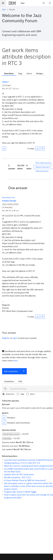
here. (15, 360)
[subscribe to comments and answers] (4, 423)
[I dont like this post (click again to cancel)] (43, 148)
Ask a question (11, 371)
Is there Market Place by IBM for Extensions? (25, 480)
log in (15, 338)
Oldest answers (42, 171)
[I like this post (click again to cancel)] (38, 148)
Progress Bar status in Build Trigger (20, 491)
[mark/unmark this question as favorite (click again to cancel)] (4, 148)
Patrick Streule (9, 200)
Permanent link (8, 197)
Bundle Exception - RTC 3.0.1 (17, 477)
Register (6, 338)
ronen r (5, 81)
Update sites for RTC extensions (19, 474)
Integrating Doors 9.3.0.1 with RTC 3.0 (22, 463)
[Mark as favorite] (4, 148)
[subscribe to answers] (4, 418)
